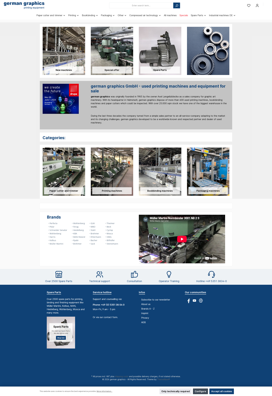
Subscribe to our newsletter (155, 299)
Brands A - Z (148, 308)
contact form (110, 317)
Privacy (145, 317)
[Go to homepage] (24, 5)
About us (145, 304)
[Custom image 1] (62, 334)
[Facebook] (188, 300)
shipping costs (121, 376)
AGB (143, 322)
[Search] (176, 5)
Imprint (144, 313)
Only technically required (175, 391)
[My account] (257, 5)
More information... (104, 391)
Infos (142, 292)
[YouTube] (194, 300)
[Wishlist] (248, 5)
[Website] (201, 300)
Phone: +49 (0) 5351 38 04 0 (109, 304)
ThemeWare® (163, 379)
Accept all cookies (221, 391)
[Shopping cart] (267, 4)
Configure (200, 391)
